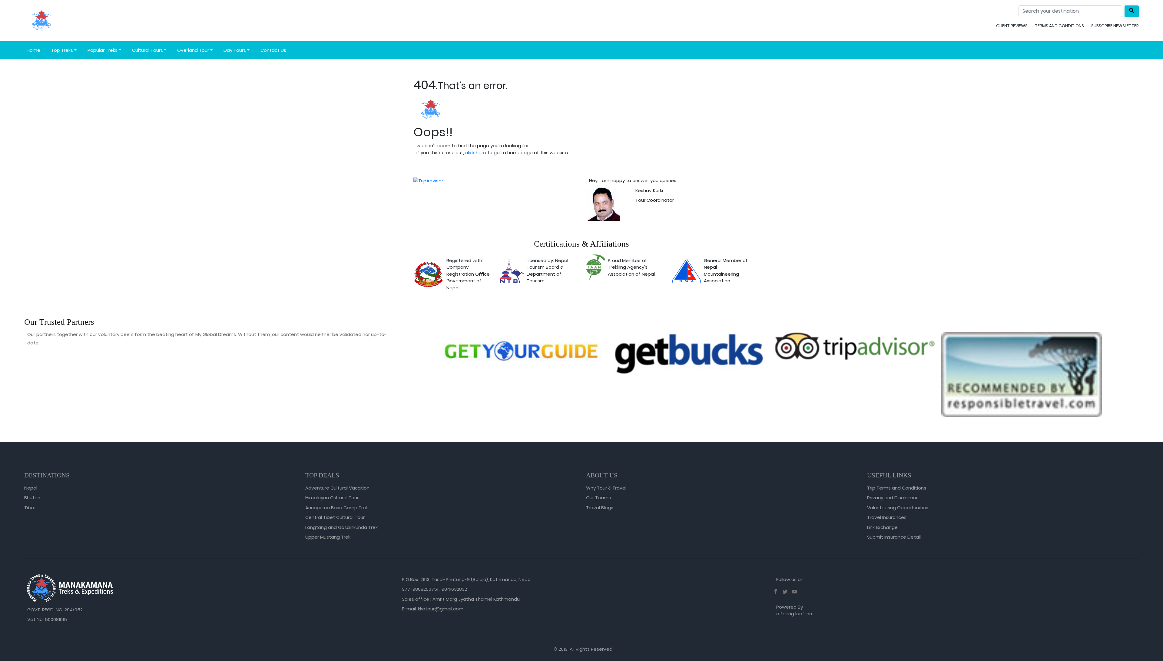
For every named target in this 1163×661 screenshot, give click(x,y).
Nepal (30, 488)
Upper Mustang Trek (327, 537)
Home (33, 50)
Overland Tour (193, 50)
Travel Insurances (886, 517)
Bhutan (32, 497)
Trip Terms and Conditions (896, 488)
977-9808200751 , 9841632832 (434, 589)
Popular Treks (103, 50)
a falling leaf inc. (794, 613)
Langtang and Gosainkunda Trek (341, 527)
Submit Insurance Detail (894, 537)
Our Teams (598, 497)
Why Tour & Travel (606, 488)
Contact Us (273, 50)
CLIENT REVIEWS (1012, 26)
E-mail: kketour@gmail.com (432, 609)
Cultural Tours (147, 50)
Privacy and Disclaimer (892, 497)
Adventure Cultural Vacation (337, 488)
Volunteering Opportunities (897, 507)
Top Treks (62, 50)
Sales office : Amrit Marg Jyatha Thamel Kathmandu (461, 599)
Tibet (30, 507)
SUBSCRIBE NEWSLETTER (1115, 26)
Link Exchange (882, 527)
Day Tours (235, 50)
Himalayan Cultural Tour (332, 497)
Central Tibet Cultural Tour (335, 517)
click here (475, 152)
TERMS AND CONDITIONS (1059, 26)
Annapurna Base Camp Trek (336, 507)
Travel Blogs (599, 507)
